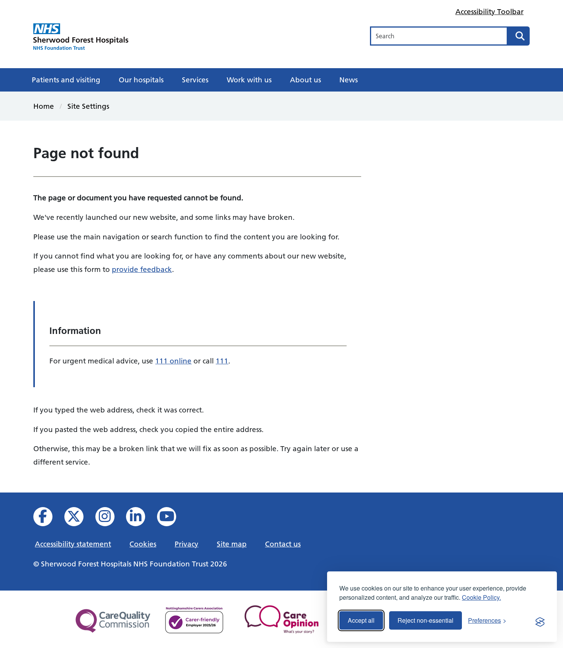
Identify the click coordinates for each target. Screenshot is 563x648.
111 (222, 360)
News (348, 79)
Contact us (283, 543)
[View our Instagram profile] (110, 518)
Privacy (186, 543)
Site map (232, 543)
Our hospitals (141, 79)
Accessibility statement (73, 543)
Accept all (361, 620)
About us (305, 79)
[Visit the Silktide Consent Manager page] (540, 620)
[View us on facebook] (48, 518)
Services (195, 79)
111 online (173, 360)
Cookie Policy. (481, 597)
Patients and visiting (66, 79)
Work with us (249, 79)
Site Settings (88, 106)
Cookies (142, 543)
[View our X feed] (79, 518)
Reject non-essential (425, 620)
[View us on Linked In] (140, 518)
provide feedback (142, 269)
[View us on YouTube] (172, 518)
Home (43, 106)
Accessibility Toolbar (489, 11)
